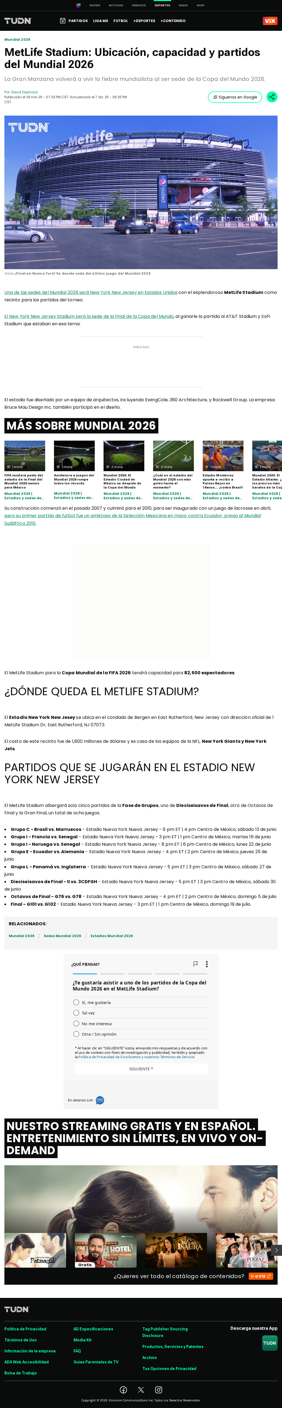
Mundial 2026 (17, 39)
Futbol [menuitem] (120, 20)
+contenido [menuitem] (173, 20)
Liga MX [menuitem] (100, 20)
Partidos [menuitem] (78, 20)
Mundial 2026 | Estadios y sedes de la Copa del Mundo (22, 496)
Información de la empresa (30, 1351)
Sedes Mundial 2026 (62, 936)
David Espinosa (24, 92)
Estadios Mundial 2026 (112, 936)
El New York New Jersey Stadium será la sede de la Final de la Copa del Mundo (88, 316)
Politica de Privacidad (25, 1329)
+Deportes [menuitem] (144, 20)
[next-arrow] (276, 1250)
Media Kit (82, 1340)
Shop (201, 5)
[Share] (272, 96)
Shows (95, 5)
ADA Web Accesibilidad (26, 1362)
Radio (183, 5)
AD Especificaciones (93, 1329)
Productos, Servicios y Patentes (173, 1346)
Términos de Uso (20, 1340)
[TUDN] (18, 21)
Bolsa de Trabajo (20, 1373)
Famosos (139, 5)
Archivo (149, 1357)
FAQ (77, 1351)
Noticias (116, 5)
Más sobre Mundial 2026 (81, 425)
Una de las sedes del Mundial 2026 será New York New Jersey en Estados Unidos (90, 292)
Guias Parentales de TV (96, 1362)
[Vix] (270, 21)
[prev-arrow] (1, 1250)
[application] (141, 192)
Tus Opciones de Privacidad (169, 1368)
